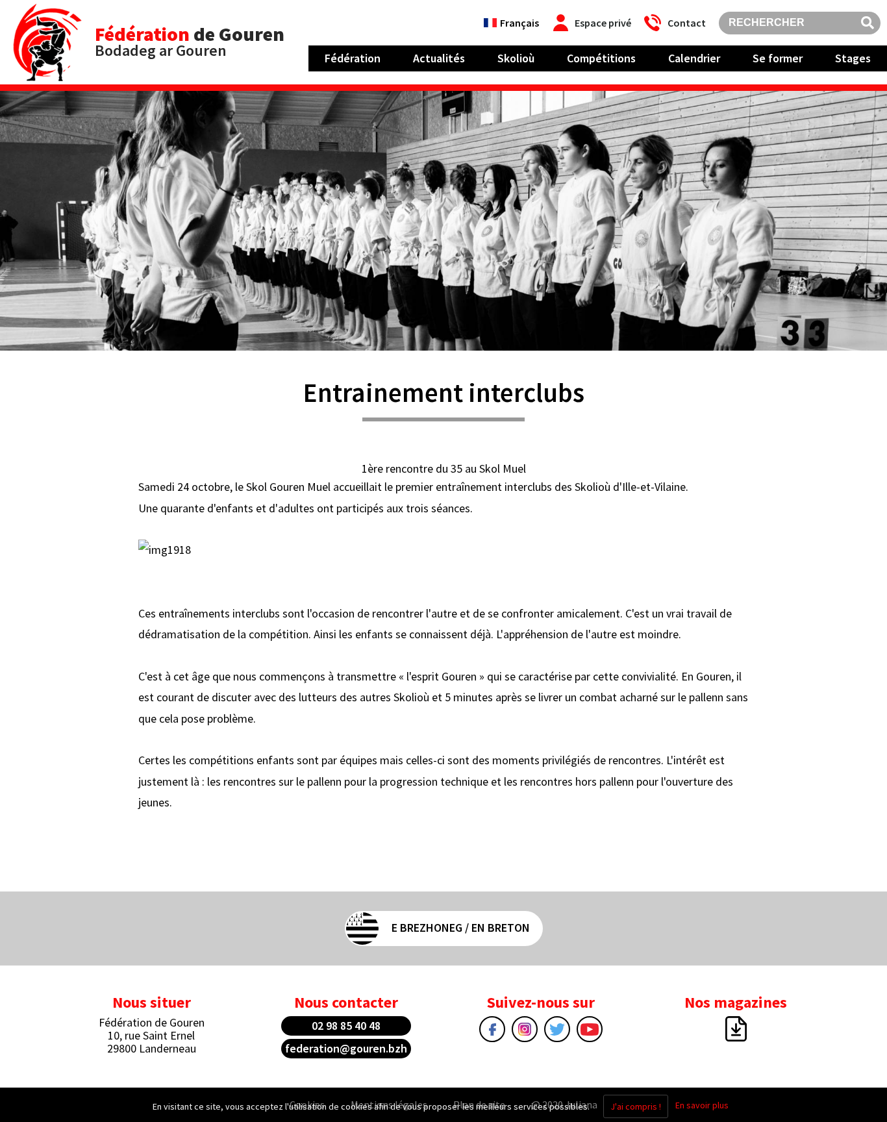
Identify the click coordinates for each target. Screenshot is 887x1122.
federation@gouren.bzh (346, 1048)
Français (519, 22)
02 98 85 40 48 (346, 1025)
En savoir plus (702, 1105)
